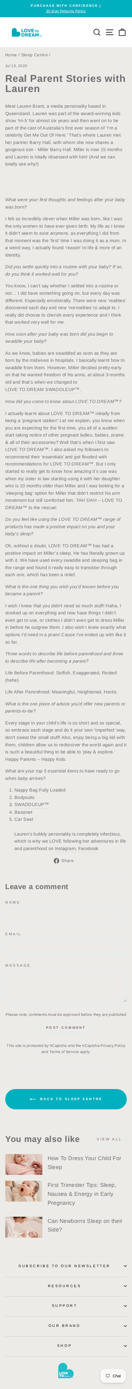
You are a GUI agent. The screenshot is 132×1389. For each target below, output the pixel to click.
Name (12, 902)
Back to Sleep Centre (70, 1099)
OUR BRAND (65, 1325)
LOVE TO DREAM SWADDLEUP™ (42, 389)
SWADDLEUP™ (31, 804)
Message (18, 965)
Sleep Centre (34, 55)
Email (13, 934)
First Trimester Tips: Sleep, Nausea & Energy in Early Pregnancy (82, 1194)
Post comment (66, 1027)
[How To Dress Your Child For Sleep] (23, 1164)
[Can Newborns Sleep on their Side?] (23, 1227)
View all (109, 1139)
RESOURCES (64, 1286)
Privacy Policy (112, 1046)
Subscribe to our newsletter (64, 1266)
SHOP (64, 1345)
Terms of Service (64, 1052)
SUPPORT (64, 1305)
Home (11, 55)
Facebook (88, 848)
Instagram (65, 848)
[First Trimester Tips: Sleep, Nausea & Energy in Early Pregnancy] (23, 1191)
